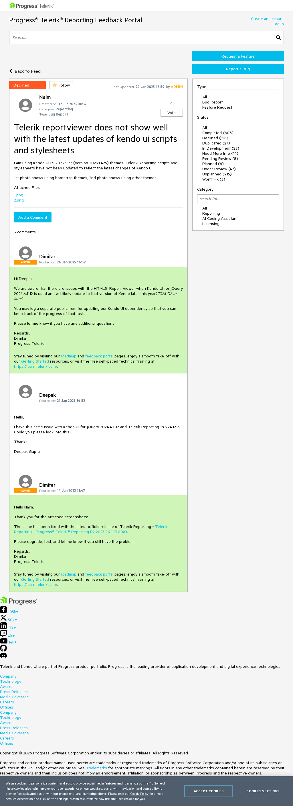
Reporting (211, 213)
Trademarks (96, 767)
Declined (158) (215, 137)
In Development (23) (220, 148)
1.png (18, 194)
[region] (146, 791)
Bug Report (212, 102)
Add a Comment (32, 217)
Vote (171, 112)
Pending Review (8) (220, 158)
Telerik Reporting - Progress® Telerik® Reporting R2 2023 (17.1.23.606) (90, 529)
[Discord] (3, 656)
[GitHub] (3, 650)
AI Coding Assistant (220, 218)
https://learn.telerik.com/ (35, 366)
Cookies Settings (262, 791)
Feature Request (217, 107)
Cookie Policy (139, 793)
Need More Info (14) (220, 153)
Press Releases (14, 691)
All (204, 96)
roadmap (68, 356)
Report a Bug (238, 68)
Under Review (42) (219, 168)
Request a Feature (238, 56)
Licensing (210, 223)
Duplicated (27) (216, 143)
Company (8, 676)
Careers (7, 702)
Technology (10, 681)
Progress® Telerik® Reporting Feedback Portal (75, 20)
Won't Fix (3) (213, 179)
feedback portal (99, 356)
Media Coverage (14, 696)
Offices (6, 707)
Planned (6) (213, 163)
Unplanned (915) (217, 174)
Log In (278, 23)
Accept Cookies (208, 791)
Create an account (267, 18)
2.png (19, 200)
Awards (6, 686)
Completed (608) (217, 132)
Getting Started (35, 361)
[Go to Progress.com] (18, 603)
